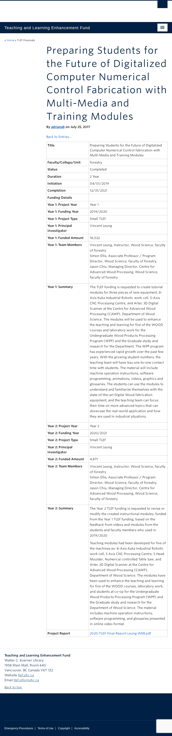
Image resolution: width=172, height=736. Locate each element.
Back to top (13, 687)
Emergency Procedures (18, 728)
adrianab (58, 127)
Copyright (64, 728)
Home (10, 40)
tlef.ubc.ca (26, 675)
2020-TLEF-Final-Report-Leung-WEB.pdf (120, 633)
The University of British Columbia (73, 9)
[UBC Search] (162, 6)
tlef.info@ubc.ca (26, 680)
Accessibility (81, 728)
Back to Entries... (59, 137)
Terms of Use (46, 728)
